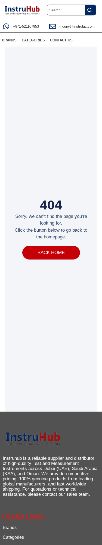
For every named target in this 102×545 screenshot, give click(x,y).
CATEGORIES (33, 40)
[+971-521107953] (6, 26)
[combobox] (66, 10)
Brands (10, 527)
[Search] (90, 10)
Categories (13, 537)
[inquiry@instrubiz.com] (52, 26)
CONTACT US (61, 40)
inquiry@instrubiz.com (77, 26)
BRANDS (9, 40)
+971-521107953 (26, 26)
